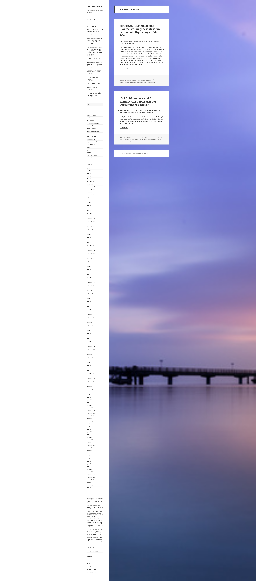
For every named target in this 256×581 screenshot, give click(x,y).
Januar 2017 (90, 280)
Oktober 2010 (90, 480)
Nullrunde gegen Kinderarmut (95, 83)
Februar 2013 (90, 405)
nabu (121, 141)
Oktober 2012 (90, 416)
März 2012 (89, 434)
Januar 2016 (90, 312)
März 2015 (89, 338)
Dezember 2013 (91, 378)
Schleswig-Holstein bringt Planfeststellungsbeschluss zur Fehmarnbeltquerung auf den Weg (140, 30)
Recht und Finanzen (92, 139)
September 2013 (91, 386)
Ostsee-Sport (90, 134)
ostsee (124, 141)
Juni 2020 (89, 170)
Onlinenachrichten (95, 6)
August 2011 (90, 453)
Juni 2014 (89, 362)
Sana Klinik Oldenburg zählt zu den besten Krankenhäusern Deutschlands (95, 31)
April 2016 (89, 304)
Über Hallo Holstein (92, 155)
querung (139, 82)
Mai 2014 (89, 365)
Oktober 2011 (90, 448)
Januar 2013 (90, 408)
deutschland (128, 80)
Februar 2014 (90, 373)
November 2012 (91, 413)
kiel (138, 80)
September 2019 (91, 194)
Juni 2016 (89, 298)
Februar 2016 (90, 309)
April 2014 (89, 368)
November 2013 (91, 381)
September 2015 (91, 322)
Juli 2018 (89, 232)
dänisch (155, 139)
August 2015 (90, 325)
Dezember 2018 (91, 218)
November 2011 (91, 445)
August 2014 (90, 357)
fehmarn (134, 80)
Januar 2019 (90, 216)
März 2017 (89, 274)
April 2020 (89, 176)
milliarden (148, 80)
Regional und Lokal (92, 142)
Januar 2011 (90, 472)
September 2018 (91, 226)
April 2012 (89, 432)
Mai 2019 (89, 205)
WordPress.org (90, 574)
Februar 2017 (90, 277)
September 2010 (91, 482)
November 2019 (91, 189)
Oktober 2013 (90, 384)
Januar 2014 (90, 376)
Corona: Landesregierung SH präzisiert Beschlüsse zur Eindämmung (95, 507)
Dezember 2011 (91, 442)
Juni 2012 (89, 426)
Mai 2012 (89, 429)
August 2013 (90, 389)
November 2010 (91, 477)
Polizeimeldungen (91, 136)
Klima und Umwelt (91, 126)
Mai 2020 (89, 173)
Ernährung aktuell (91, 115)
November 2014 (91, 349)
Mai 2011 (89, 461)
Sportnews (89, 150)
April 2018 (89, 240)
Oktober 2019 (90, 192)
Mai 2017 (89, 269)
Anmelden (89, 566)
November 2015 (91, 317)
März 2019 (89, 210)
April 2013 (89, 400)
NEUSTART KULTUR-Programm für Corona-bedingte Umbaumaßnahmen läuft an (95, 93)
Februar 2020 (90, 181)
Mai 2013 (89, 397)
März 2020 (89, 178)
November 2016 (91, 285)
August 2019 (90, 197)
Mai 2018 (89, 237)
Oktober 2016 (90, 288)
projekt (135, 82)
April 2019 (89, 208)
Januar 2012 (90, 440)
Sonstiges (89, 147)
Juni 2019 (89, 202)
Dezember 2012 (91, 410)
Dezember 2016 (91, 282)
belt (161, 79)
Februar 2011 (90, 469)
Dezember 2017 (91, 250)
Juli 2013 (89, 392)
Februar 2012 (90, 437)
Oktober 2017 (90, 256)
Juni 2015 (89, 330)
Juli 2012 (89, 424)
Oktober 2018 (90, 224)
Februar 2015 (90, 341)
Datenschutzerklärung (92, 551)
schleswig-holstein (147, 82)
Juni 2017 (89, 266)
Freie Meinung (90, 120)
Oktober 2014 (90, 352)
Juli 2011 (89, 456)
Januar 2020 (90, 184)
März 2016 (89, 306)
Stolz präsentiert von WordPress (141, 153)
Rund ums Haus (91, 144)
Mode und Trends (91, 128)
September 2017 (91, 258)
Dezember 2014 (91, 346)
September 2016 (91, 290)
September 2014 (91, 354)
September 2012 (91, 418)
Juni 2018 (89, 234)
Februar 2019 (90, 213)
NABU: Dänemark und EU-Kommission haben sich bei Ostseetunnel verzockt (138, 101)
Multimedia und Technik (93, 131)
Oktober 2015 (90, 320)
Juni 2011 (89, 458)
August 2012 (90, 421)
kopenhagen (142, 80)
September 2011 (91, 450)
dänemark (122, 80)
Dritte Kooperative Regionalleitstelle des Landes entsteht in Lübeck (95, 77)
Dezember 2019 (91, 186)
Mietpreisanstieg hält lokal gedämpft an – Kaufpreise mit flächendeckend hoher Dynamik (95, 64)
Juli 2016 (89, 296)
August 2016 (90, 293)
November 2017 (91, 253)
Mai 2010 (89, 488)
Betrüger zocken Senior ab (93, 58)
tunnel (154, 82)
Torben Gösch (136, 79)
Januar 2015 (90, 344)
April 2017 (89, 272)
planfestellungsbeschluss (126, 82)
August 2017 (90, 261)
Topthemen (90, 152)
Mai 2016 (89, 301)
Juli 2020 (89, 168)
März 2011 (89, 466)
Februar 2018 (90, 245)
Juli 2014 (89, 360)
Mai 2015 (89, 333)
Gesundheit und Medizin (93, 123)
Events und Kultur (91, 118)
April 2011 (89, 464)
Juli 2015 (89, 328)
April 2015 (89, 336)
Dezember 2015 (91, 314)
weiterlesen (124, 69)
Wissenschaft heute (92, 158)
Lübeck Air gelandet (92, 87)
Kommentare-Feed (91, 572)
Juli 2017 (89, 264)
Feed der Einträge (91, 569)
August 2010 (90, 485)
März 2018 (89, 242)
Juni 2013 (89, 394)
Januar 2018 (90, 248)
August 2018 (90, 229)
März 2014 (89, 370)
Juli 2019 (89, 200)
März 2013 (89, 402)
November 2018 (91, 221)
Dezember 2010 (91, 474)
